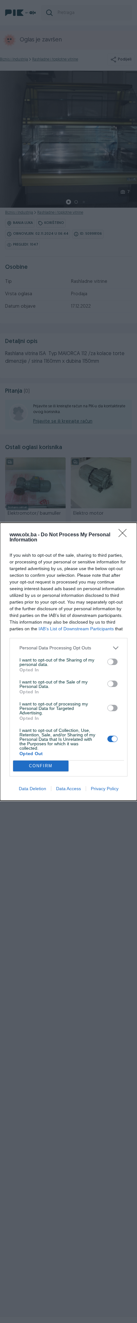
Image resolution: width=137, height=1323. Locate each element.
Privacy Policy (105, 788)
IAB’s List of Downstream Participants (76, 628)
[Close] (125, 535)
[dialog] (68, 662)
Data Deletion (32, 788)
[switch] (112, 662)
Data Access (68, 788)
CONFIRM (41, 765)
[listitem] (68, 648)
